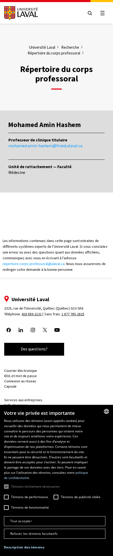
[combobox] (106, 411)
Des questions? (34, 349)
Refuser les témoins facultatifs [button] (34, 533)
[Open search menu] (90, 13)
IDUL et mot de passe (20, 375)
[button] (24, 547)
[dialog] (56, 480)
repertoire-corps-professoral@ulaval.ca (34, 263)
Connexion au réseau (20, 381)
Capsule (10, 386)
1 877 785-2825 (72, 314)
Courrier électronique (20, 370)
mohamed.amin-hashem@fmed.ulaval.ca (45, 145)
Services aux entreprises (23, 400)
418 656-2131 (32, 314)
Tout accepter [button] (21, 521)
